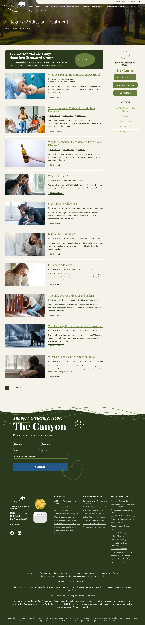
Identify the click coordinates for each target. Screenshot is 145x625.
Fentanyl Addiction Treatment (95, 527)
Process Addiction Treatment (66, 527)
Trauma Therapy (117, 562)
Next (18, 388)
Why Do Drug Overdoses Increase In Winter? (75, 326)
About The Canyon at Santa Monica (125, 109)
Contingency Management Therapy (121, 511)
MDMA (82, 180)
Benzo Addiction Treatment (94, 510)
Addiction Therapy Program (91, 208)
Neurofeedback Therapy (120, 556)
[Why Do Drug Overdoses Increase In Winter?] (25, 336)
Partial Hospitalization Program (63, 82)
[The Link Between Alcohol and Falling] (25, 305)
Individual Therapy (118, 533)
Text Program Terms (118, 621)
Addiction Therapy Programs (122, 501)
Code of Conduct (88, 621)
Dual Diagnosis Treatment (65, 517)
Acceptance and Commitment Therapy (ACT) (123, 506)
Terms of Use (98, 618)
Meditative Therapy (119, 549)
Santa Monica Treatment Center (69, 618)
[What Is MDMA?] (25, 184)
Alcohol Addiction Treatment (94, 507)
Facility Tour (125, 132)
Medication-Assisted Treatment (119, 544)
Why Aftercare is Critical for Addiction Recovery (71, 109)
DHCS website (55, 596)
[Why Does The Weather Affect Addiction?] (25, 366)
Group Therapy (117, 529)
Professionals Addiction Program (63, 532)
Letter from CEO (125, 127)
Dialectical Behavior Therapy (122, 519)
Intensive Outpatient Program (66, 520)
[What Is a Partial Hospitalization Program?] (25, 86)
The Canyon (55, 79)
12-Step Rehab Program (64, 507)
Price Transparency (48, 621)
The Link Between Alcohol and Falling (71, 295)
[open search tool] (140, 2)
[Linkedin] (19, 533)
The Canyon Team (125, 121)
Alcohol (81, 150)
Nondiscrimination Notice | (122, 618)
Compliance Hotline (102, 621)
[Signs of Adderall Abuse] (25, 213)
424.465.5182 (132, 2)
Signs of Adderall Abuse (62, 203)
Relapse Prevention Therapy (122, 559)
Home (7, 28)
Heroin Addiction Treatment (94, 520)
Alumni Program (61, 510)
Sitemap (107, 618)
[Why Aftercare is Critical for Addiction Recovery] (25, 119)
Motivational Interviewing (121, 552)
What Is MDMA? (58, 175)
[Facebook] (12, 533)
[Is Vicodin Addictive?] (25, 274)
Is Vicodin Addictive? (60, 264)
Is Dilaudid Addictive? (61, 234)
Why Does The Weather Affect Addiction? (73, 356)
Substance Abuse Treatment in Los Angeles (95, 502)
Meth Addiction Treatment (93, 514)
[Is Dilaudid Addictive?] (25, 244)
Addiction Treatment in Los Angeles (65, 502)
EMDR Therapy (117, 523)
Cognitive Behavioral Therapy (123, 516)
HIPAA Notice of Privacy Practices (69, 621)
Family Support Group (120, 526)
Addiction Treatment (87, 269)
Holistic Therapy (117, 536)
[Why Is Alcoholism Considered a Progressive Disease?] (25, 153)
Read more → (56, 97)
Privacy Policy (88, 618)
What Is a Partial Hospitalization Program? (74, 74)
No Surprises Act (35, 621)
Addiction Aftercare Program (66, 514)
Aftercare (81, 116)
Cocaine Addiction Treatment (94, 524)
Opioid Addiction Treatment (94, 517)
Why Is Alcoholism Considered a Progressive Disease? (75, 143)
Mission (125, 116)
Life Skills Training (118, 540)
